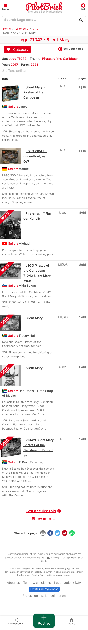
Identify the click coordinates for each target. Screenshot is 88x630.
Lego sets (21, 28)
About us (13, 582)
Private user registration (44, 589)
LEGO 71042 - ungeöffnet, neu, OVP (35, 156)
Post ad (44, 620)
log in (82, 87)
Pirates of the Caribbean (60, 58)
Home (7, 28)
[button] (5, 6)
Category (17, 49)
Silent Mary (34, 318)
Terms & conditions (37, 582)
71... (35, 28)
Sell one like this (44, 511)
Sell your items (70, 49)
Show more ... (44, 518)
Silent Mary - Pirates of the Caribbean (34, 92)
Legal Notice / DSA (67, 582)
